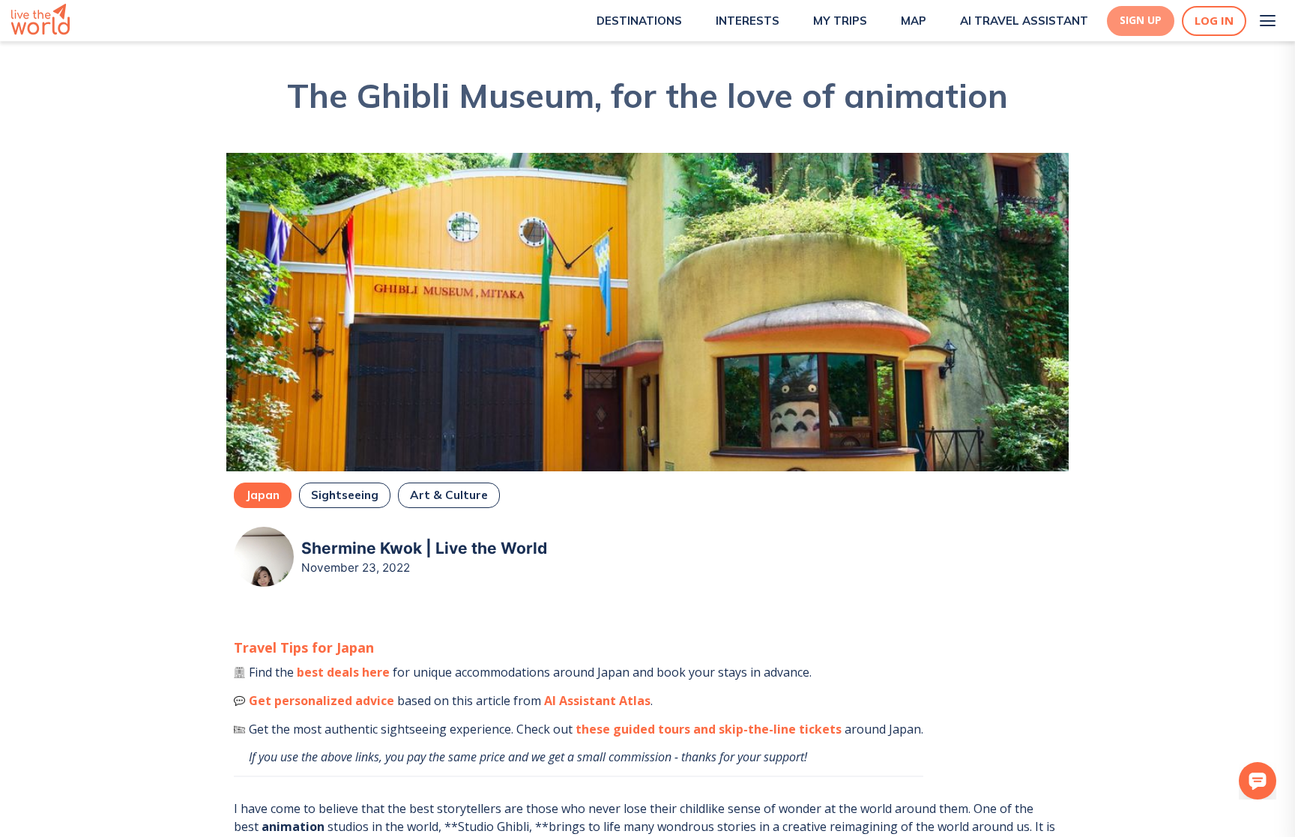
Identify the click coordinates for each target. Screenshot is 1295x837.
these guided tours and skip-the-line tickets (709, 729)
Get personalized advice (321, 700)
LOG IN (1214, 20)
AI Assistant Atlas (597, 700)
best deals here (343, 672)
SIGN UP (1141, 20)
